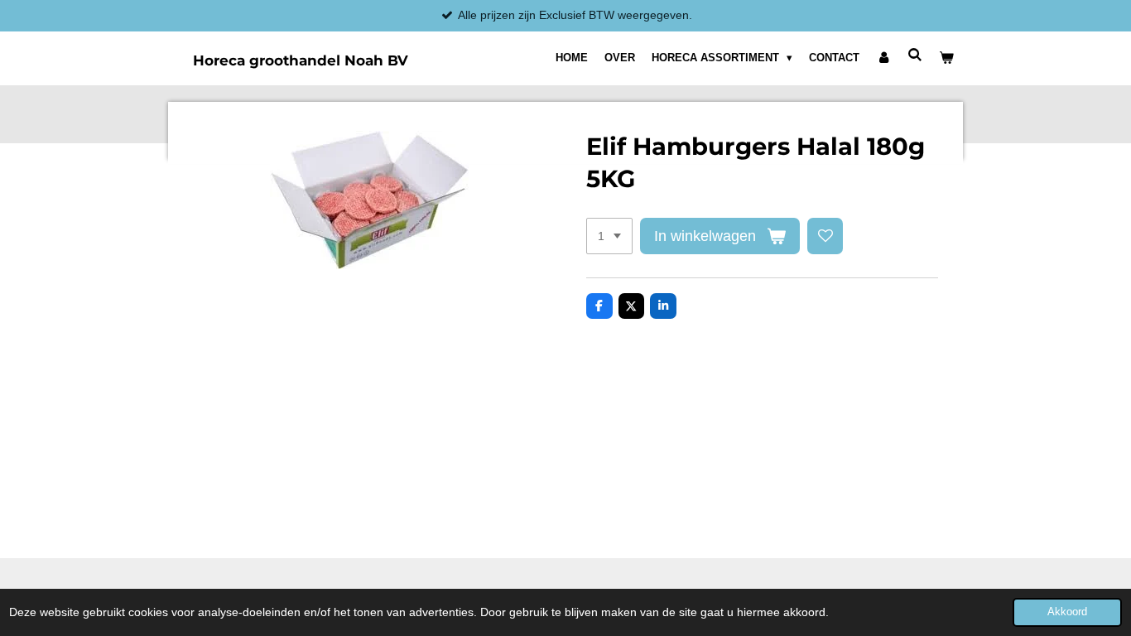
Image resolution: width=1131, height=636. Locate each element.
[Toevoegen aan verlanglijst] (825, 236)
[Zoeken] (915, 55)
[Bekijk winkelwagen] (947, 58)
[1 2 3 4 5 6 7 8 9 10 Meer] (609, 236)
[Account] (883, 58)
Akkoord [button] (1067, 612)
